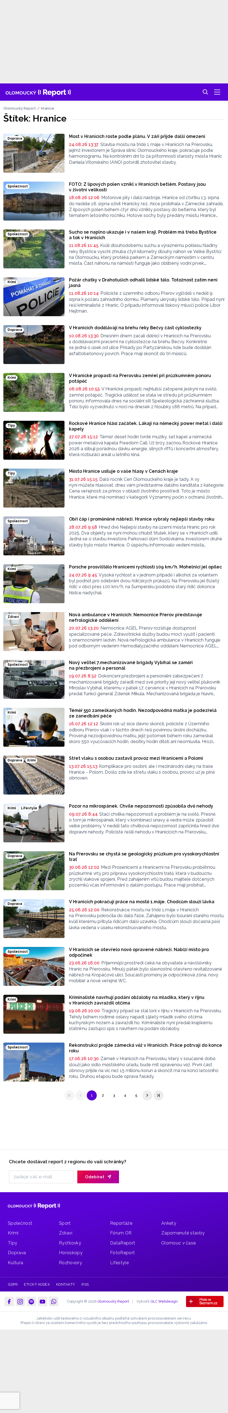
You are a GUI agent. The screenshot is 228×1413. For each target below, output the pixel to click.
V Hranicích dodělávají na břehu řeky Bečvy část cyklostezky (135, 327)
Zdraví (65, 1233)
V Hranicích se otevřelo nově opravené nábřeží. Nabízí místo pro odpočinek (139, 952)
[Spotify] (31, 1301)
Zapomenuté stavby (183, 1233)
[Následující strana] (147, 1095)
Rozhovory (70, 1262)
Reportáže (121, 1223)
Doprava (17, 1252)
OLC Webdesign (164, 1301)
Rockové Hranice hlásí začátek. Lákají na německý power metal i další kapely (145, 426)
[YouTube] (42, 1301)
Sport (65, 1223)
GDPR (13, 1284)
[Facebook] (9, 1301)
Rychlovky (70, 1243)
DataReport (122, 1243)
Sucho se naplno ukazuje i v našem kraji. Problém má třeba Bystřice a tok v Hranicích (143, 234)
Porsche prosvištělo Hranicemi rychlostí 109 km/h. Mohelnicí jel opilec (145, 567)
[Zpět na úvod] (38, 92)
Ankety (168, 1223)
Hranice (47, 108)
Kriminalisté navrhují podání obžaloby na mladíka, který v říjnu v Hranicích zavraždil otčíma (136, 1000)
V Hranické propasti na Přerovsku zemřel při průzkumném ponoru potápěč (140, 378)
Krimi (13, 1233)
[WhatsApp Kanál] (53, 1301)
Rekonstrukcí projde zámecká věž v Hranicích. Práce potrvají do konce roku (145, 1048)
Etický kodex (37, 1284)
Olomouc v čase (178, 1243)
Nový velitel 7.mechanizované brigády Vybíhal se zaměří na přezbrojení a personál (131, 665)
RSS (85, 1284)
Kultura (15, 1262)
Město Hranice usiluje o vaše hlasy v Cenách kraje (123, 471)
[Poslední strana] (158, 1095)
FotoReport (122, 1252)
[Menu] (217, 92)
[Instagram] (20, 1301)
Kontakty (65, 1284)
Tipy (12, 1243)
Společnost (20, 1223)
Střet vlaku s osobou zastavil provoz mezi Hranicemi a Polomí (136, 758)
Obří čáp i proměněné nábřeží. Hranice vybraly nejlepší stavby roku (141, 519)
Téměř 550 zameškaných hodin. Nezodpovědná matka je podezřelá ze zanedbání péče (143, 713)
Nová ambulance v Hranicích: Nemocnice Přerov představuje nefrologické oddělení (135, 617)
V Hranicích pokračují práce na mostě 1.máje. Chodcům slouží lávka (141, 901)
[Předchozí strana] (81, 1095)
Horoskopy (71, 1252)
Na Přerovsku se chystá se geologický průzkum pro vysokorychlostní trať (144, 856)
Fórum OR (121, 1233)
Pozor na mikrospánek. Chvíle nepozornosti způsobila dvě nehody (141, 806)
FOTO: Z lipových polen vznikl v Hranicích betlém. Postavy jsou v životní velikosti (137, 187)
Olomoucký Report (19, 108)
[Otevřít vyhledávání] (205, 92)
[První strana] (70, 1095)
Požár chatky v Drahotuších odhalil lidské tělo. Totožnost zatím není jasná (143, 282)
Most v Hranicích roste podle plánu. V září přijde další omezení (137, 136)
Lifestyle (119, 1262)
